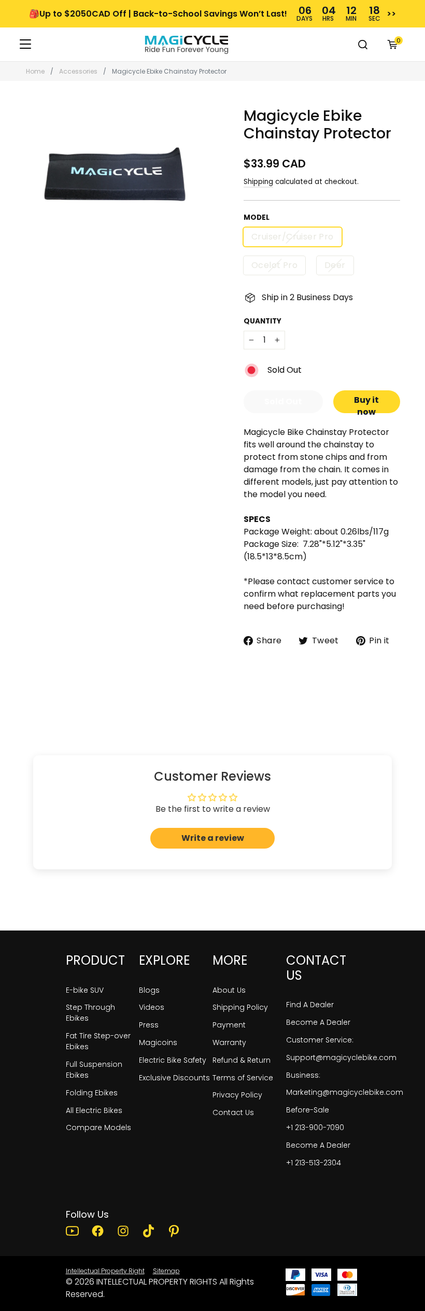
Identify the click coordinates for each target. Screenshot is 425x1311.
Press (149, 1025)
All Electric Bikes (94, 1110)
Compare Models (98, 1127)
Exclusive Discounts (174, 1078)
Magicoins (158, 1042)
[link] (187, 44)
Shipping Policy (240, 1007)
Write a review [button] (212, 838)
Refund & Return (241, 1060)
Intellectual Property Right (105, 1270)
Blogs (149, 990)
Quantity (262, 321)
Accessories (78, 71)
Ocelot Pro (274, 265)
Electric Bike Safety (172, 1060)
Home (35, 71)
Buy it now (366, 403)
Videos (151, 1007)
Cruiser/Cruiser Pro (292, 237)
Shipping (258, 182)
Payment (229, 1025)
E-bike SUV (85, 990)
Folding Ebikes (92, 1093)
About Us (229, 990)
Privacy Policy (237, 1095)
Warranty (229, 1042)
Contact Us (233, 1112)
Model (257, 218)
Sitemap (166, 1270)
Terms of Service (242, 1078)
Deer (335, 265)
